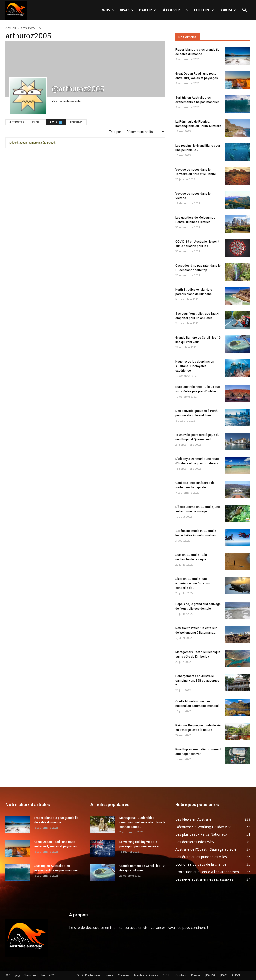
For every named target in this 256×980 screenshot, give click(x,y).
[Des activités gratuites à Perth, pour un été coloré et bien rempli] (238, 417)
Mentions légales (146, 975)
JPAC (223, 975)
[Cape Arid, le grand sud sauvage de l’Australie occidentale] (238, 610)
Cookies (124, 975)
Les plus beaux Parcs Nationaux (201, 834)
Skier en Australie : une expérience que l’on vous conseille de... (193, 583)
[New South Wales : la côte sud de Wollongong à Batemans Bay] (238, 634)
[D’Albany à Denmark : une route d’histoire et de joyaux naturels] (238, 465)
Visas (125, 10)
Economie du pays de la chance (201, 864)
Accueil (11, 28)
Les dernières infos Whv (195, 841)
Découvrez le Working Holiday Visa (204, 826)
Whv (106, 10)
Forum (226, 10)
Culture (202, 10)
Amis (55, 122)
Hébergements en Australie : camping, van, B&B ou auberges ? (198, 680)
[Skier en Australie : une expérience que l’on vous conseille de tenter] (238, 585)
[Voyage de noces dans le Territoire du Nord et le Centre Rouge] (238, 176)
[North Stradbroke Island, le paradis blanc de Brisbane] (238, 296)
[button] (244, 10)
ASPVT (236, 975)
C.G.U (167, 975)
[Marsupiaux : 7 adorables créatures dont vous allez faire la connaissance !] (103, 824)
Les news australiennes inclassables (205, 879)
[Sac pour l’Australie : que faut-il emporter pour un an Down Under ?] (238, 320)
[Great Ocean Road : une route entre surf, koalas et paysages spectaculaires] (238, 80)
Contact (181, 975)
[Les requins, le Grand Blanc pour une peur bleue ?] (238, 152)
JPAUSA (211, 975)
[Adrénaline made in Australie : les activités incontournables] (238, 537)
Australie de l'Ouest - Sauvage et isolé (206, 849)
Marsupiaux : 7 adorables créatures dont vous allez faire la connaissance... (143, 822)
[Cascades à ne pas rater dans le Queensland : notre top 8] (238, 272)
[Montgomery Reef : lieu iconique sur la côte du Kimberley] (238, 658)
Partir (145, 10)
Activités (17, 122)
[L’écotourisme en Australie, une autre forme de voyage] (238, 513)
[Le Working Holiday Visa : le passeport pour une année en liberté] (103, 848)
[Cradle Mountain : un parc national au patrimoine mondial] (238, 707)
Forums (76, 122)
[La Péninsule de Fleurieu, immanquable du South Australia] (238, 128)
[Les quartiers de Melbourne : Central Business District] (238, 224)
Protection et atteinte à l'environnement (208, 871)
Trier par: (115, 132)
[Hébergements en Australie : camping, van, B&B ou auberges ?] (238, 682)
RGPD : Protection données (94, 975)
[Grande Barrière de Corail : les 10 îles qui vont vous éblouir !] (238, 344)
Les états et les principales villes (201, 856)
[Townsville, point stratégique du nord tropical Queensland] (238, 441)
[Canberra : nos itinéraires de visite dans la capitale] (238, 489)
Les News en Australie (194, 819)
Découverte (173, 10)
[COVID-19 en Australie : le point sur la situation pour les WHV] (238, 248)
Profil (37, 122)
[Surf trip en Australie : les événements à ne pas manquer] (238, 104)
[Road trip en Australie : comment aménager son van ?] (238, 755)
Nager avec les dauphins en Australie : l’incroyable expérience (195, 366)
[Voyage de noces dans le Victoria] (238, 200)
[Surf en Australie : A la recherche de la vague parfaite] (238, 561)
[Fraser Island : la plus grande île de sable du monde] (238, 56)
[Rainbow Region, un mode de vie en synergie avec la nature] (238, 731)
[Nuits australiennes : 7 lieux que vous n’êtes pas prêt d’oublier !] (238, 393)
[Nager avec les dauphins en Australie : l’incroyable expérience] (238, 368)
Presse (196, 975)
